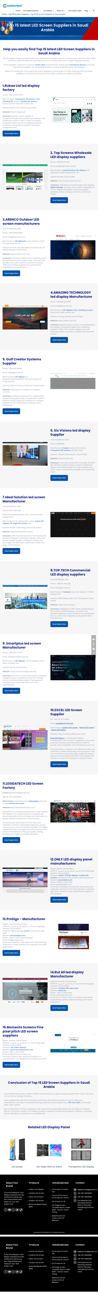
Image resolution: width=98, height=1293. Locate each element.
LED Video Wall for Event (17, 1166)
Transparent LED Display (49, 1166)
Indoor (65, 448)
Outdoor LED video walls (68, 988)
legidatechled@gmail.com (87, 1189)
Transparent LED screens (25, 99)
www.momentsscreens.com (21, 1050)
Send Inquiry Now (11, 133)
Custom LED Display (36, 1189)
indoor (26, 931)
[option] (17, 1151)
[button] (94, 11)
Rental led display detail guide (38, 1205)
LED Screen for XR (58, 1201)
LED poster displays (18, 1047)
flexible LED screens (29, 101)
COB (69, 1102)
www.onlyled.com (65, 880)
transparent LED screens (60, 450)
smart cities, (40, 65)
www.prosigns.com (17, 935)
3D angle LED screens (19, 523)
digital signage (56, 187)
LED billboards (20, 241)
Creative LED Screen (36, 1193)
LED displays (68, 310)
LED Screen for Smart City (60, 1190)
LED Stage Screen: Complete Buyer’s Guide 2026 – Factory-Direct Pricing (61, 1208)
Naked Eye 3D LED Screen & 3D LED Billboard (58, 1218)
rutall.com (62, 990)
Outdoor (66, 592)
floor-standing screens (83, 310)
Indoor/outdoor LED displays (74, 170)
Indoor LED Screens (36, 1197)
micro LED (76, 1102)
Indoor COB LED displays (68, 875)
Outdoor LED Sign (81, 1166)
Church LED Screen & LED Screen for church (60, 1196)
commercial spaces (77, 65)
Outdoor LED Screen (36, 1200)
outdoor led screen (16, 803)
